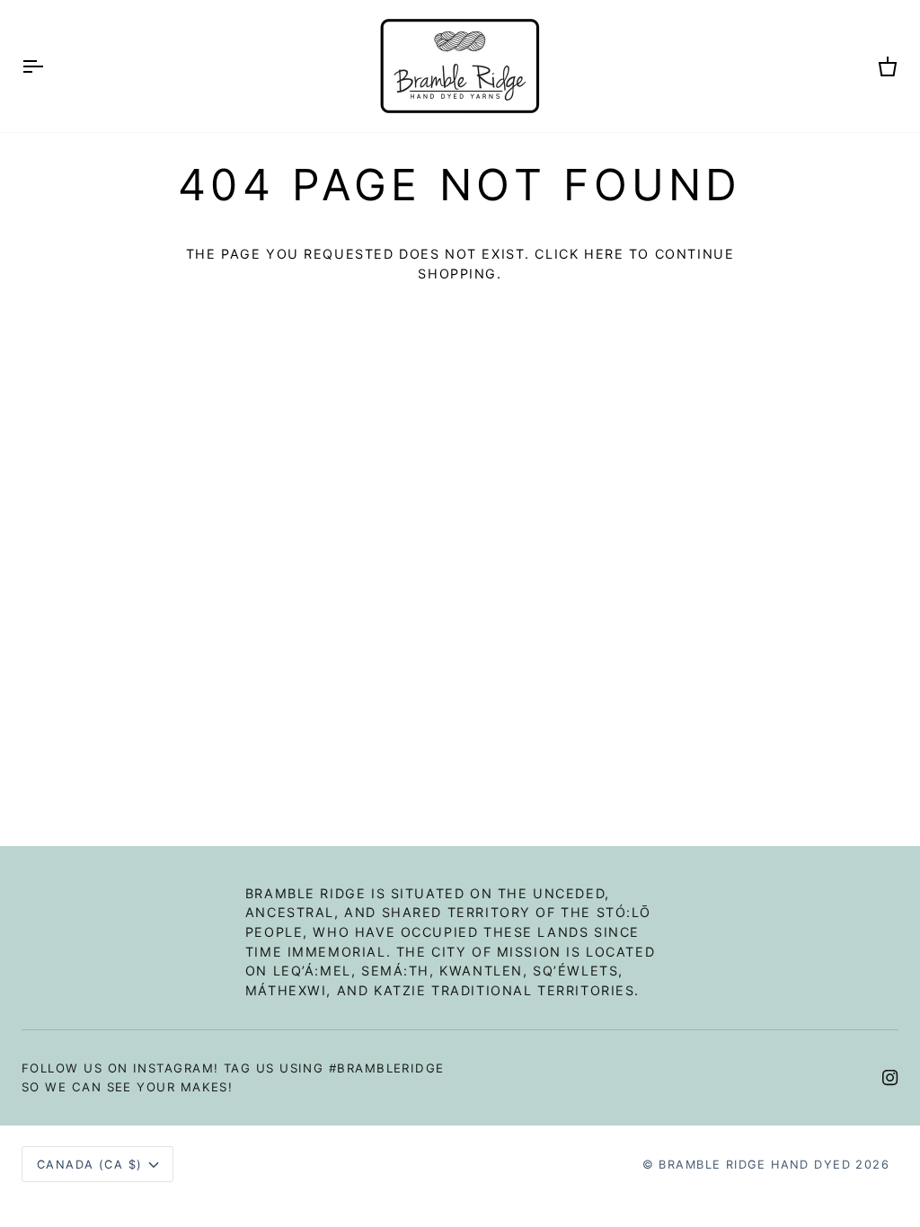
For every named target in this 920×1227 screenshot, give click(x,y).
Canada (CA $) (89, 1164)
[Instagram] (890, 1078)
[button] (460, 879)
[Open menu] (48, 66)
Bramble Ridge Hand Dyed (754, 1164)
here (604, 253)
